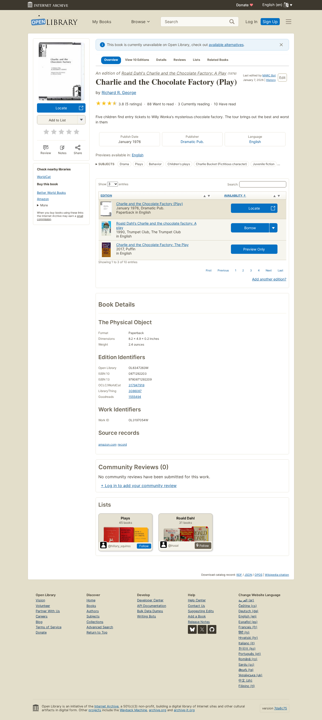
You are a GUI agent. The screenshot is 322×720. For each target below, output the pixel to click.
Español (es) (248, 622)
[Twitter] (202, 629)
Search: (232, 184)
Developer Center (150, 600)
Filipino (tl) (246, 686)
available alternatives (226, 44)
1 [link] (235, 270)
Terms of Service (48, 627)
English (255, 141)
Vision (40, 600)
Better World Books (51, 193)
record (122, 444)
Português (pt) (249, 654)
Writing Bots (146, 616)
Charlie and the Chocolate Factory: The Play (152, 245)
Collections (95, 622)
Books (91, 606)
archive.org (157, 710)
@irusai (173, 545)
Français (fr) (247, 627)
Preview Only (254, 249)
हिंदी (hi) (244, 632)
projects (95, 710)
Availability (235, 195)
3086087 (135, 391)
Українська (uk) (250, 675)
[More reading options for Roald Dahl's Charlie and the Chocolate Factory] (81, 119)
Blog (39, 622)
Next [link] (269, 270)
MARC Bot (269, 75)
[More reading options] (273, 227)
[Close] (281, 44)
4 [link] (259, 270)
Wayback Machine (133, 710)
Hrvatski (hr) (248, 638)
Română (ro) (247, 659)
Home (91, 600)
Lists (196, 60)
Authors (93, 611)
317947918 (136, 385)
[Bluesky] (192, 629)
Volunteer (43, 606)
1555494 (135, 397)
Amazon (43, 199)
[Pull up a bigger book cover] (61, 98)
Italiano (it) (246, 643)
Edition (106, 195)
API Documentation (151, 606)
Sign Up (270, 21)
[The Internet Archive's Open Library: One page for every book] (54, 21)
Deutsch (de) (248, 611)
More (44, 205)
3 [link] (251, 270)
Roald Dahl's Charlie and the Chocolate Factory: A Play (174, 73)
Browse (138, 21)
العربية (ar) (246, 600)
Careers (42, 616)
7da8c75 (280, 708)
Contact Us (196, 606)
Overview (111, 60)
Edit (282, 77)
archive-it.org (184, 710)
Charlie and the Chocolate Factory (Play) (149, 204)
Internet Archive (106, 706)
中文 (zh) (245, 680)
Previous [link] (223, 270)
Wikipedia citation (277, 575)
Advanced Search (100, 627)
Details (161, 60)
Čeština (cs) (247, 606)
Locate (61, 108)
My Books (101, 21)
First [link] (209, 270)
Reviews (180, 60)
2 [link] (243, 270)
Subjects (93, 616)
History (271, 80)
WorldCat (44, 177)
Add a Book (197, 616)
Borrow (250, 228)
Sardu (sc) (246, 664)
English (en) (247, 616)
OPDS (258, 575)
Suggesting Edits (201, 611)
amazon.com (107, 444)
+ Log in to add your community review (139, 485)
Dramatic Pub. (192, 141)
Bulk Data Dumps (150, 611)
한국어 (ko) (247, 648)
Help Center (197, 600)
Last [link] (280, 270)
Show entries (113, 184)
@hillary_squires (119, 546)
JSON (248, 575)
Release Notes (199, 622)
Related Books (217, 60)
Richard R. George (119, 92)
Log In (251, 21)
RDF (239, 575)
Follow (144, 546)
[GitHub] (212, 629)
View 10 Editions (137, 60)
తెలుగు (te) (246, 670)
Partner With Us (48, 611)
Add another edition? (269, 279)
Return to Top (97, 632)
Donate (244, 5)
